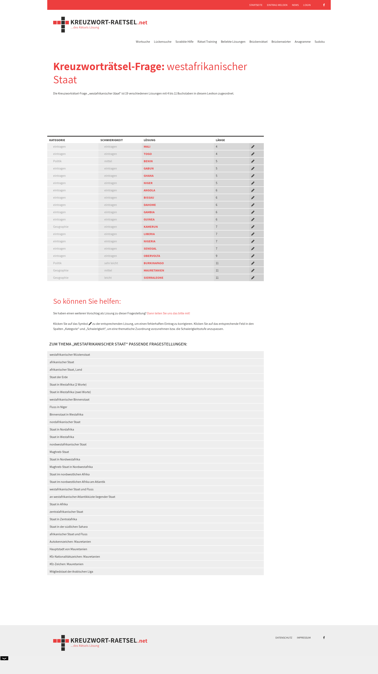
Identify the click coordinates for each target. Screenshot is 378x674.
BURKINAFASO (154, 263)
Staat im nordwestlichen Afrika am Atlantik (77, 482)
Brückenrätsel (258, 42)
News (295, 5)
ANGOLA (149, 190)
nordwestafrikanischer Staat (68, 444)
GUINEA (149, 219)
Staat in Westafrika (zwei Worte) (70, 392)
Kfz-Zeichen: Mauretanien (66, 564)
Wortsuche (143, 42)
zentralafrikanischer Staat (66, 512)
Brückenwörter (281, 42)
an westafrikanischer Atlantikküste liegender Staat (82, 497)
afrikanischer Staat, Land (66, 370)
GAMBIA (149, 212)
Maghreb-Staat (59, 452)
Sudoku (320, 42)
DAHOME (150, 205)
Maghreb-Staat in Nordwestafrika (71, 467)
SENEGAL (150, 248)
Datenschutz (283, 637)
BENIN (148, 161)
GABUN (149, 168)
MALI (147, 146)
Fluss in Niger (58, 407)
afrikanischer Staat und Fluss (68, 534)
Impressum (304, 637)
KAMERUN (151, 227)
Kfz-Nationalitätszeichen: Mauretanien (75, 557)
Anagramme (303, 42)
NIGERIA (149, 241)
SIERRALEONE (153, 278)
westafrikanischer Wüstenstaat (70, 355)
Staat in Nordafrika (62, 429)
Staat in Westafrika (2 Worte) (68, 384)
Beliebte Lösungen (233, 42)
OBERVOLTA (152, 256)
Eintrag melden (277, 5)
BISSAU (149, 197)
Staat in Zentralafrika (63, 519)
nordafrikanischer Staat (65, 422)
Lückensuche (162, 42)
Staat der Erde (59, 377)
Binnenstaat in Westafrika (66, 414)
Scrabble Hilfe (184, 42)
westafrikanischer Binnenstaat (69, 399)
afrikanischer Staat (62, 362)
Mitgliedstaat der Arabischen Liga (71, 571)
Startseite (255, 5)
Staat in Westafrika (62, 437)
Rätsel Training (207, 42)
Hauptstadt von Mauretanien (68, 549)
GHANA (149, 176)
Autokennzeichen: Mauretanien (70, 542)
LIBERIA (149, 234)
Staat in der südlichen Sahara (69, 527)
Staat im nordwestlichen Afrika (70, 474)
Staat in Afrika (59, 504)
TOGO (148, 154)
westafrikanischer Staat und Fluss (72, 489)
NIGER (148, 183)
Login (307, 5)
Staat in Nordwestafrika (65, 459)
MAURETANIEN (154, 270)
